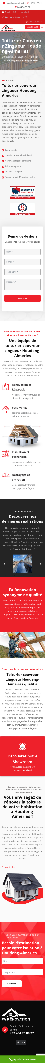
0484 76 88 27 (23, 7)
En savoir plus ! (9, 867)
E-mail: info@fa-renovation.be (17, 12)
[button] (4, 563)
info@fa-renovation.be (16, 3)
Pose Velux (19, 407)
